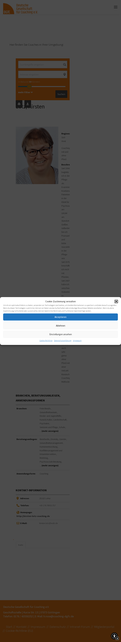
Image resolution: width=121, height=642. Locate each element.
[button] (116, 301)
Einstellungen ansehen (60, 334)
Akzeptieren (60, 316)
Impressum (77, 340)
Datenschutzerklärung (62, 340)
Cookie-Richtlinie (46, 340)
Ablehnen (60, 325)
